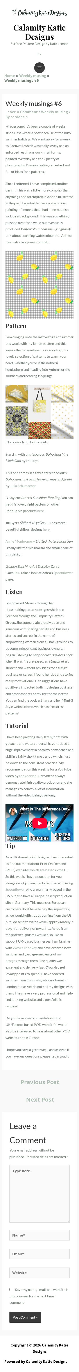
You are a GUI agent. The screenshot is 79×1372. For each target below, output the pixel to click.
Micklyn (32, 460)
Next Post (40, 1099)
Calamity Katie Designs (40, 32)
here (40, 511)
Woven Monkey (25, 948)
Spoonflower (63, 573)
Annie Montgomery (20, 541)
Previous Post (40, 1082)
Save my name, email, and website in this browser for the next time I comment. (38, 1295)
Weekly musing (54, 111)
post (44, 242)
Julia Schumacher (23, 486)
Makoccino (27, 776)
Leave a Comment (21, 111)
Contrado (34, 980)
